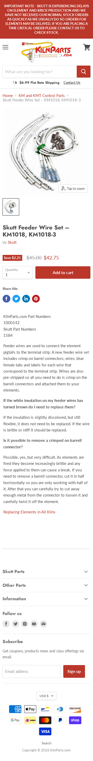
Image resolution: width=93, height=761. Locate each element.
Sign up (74, 671)
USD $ (44, 696)
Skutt (12, 242)
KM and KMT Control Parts (42, 95)
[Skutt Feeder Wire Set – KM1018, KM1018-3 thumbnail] (11, 207)
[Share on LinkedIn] (26, 299)
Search (46, 743)
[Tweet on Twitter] (16, 299)
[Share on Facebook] (6, 299)
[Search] (83, 72)
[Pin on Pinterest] (36, 299)
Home (8, 95)
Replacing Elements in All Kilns (29, 511)
